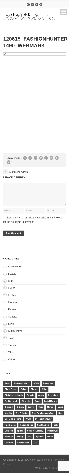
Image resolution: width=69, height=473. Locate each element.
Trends (12, 345)
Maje (41, 407)
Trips (11, 352)
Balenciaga (48, 383)
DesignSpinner (57, 468)
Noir (60, 413)
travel (50, 437)
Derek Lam (53, 395)
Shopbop (9, 431)
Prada (28, 419)
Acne (7, 383)
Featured (13, 302)
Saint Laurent (43, 425)
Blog (10, 281)
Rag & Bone (10, 425)
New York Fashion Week (43, 413)
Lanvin (31, 407)
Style (11, 323)
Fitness (12, 309)
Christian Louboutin (14, 395)
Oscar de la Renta (13, 419)
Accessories (15, 266)
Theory (20, 437)
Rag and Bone (26, 425)
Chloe (44, 389)
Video (11, 359)
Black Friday (10, 389)
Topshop (39, 437)
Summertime (15, 331)
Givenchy (26, 401)
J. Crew (20, 407)
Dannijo (30, 395)
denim (41, 395)
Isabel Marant (50, 401)
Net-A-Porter (22, 413)
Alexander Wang (21, 383)
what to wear (23, 443)
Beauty (12, 273)
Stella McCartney (35, 431)
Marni (60, 407)
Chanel (34, 389)
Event (11, 288)
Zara (35, 443)
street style (52, 431)
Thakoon (9, 437)
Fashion (12, 295)
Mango (50, 407)
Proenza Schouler (43, 419)
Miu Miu (8, 413)
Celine (23, 389)
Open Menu (63, 12)
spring (20, 431)
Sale (56, 425)
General (12, 316)
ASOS (36, 383)
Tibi (29, 437)
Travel (11, 338)
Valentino (9, 443)
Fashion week (11, 401)
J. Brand (9, 407)
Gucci (37, 401)
